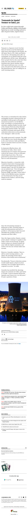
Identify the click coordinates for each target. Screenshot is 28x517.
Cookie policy (22, 506)
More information (4, 340)
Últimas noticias (5, 389)
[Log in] (25, 8)
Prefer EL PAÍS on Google (8, 44)
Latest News (13, 16)
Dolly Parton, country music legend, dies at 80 (12, 424)
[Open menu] (2, 8)
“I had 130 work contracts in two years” (10, 426)
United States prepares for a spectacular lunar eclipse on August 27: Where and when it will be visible (13, 398)
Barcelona (7, 16)
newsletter (4, 447)
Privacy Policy (11, 506)
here (20, 343)
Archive (3, 461)
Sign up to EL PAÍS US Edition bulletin (11, 332)
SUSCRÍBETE (21, 8)
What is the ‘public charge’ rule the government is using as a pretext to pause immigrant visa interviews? (13, 403)
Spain (3, 13)
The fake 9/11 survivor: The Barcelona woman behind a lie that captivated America (13, 393)
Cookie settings (16, 506)
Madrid (3, 16)
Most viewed (4, 414)
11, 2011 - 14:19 (15, 37)
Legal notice (6, 506)
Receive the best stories (7, 451)
